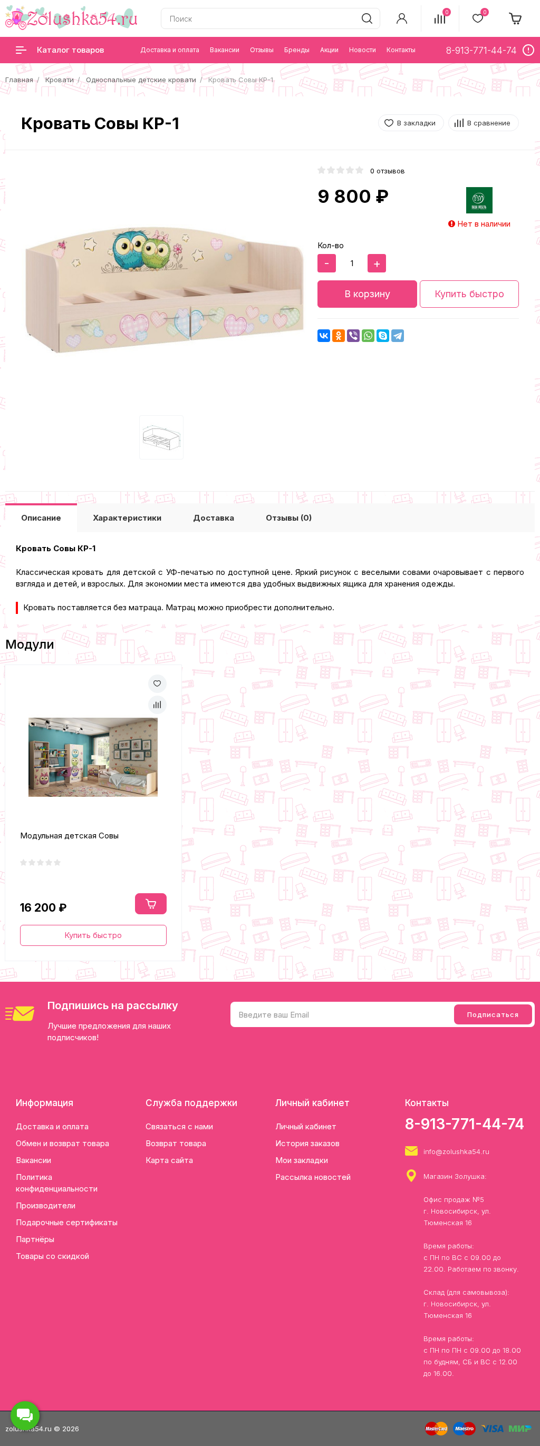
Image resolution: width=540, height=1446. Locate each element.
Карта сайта (169, 1160)
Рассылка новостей (313, 1177)
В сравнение (488, 123)
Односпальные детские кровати (141, 79)
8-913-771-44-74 (464, 1124)
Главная (19, 79)
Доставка (213, 518)
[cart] (516, 18)
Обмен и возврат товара (62, 1143)
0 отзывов (387, 171)
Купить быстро (469, 293)
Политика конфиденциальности (57, 1183)
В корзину (367, 293)
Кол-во (330, 245)
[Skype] (383, 335)
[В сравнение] (157, 705)
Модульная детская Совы (69, 836)
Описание (41, 518)
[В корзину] (151, 903)
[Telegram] (397, 335)
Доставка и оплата (52, 1126)
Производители (45, 1205)
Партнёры (35, 1239)
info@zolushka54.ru (456, 1151)
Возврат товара (176, 1143)
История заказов (307, 1143)
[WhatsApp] (368, 335)
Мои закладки (301, 1160)
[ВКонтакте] (323, 335)
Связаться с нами (179, 1126)
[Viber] (353, 335)
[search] (367, 18)
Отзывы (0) (289, 518)
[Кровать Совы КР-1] (164, 290)
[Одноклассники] (338, 335)
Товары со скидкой (52, 1256)
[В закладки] (157, 684)
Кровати (59, 79)
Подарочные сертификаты (67, 1222)
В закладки (416, 123)
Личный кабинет (305, 1126)
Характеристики (127, 518)
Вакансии (33, 1160)
